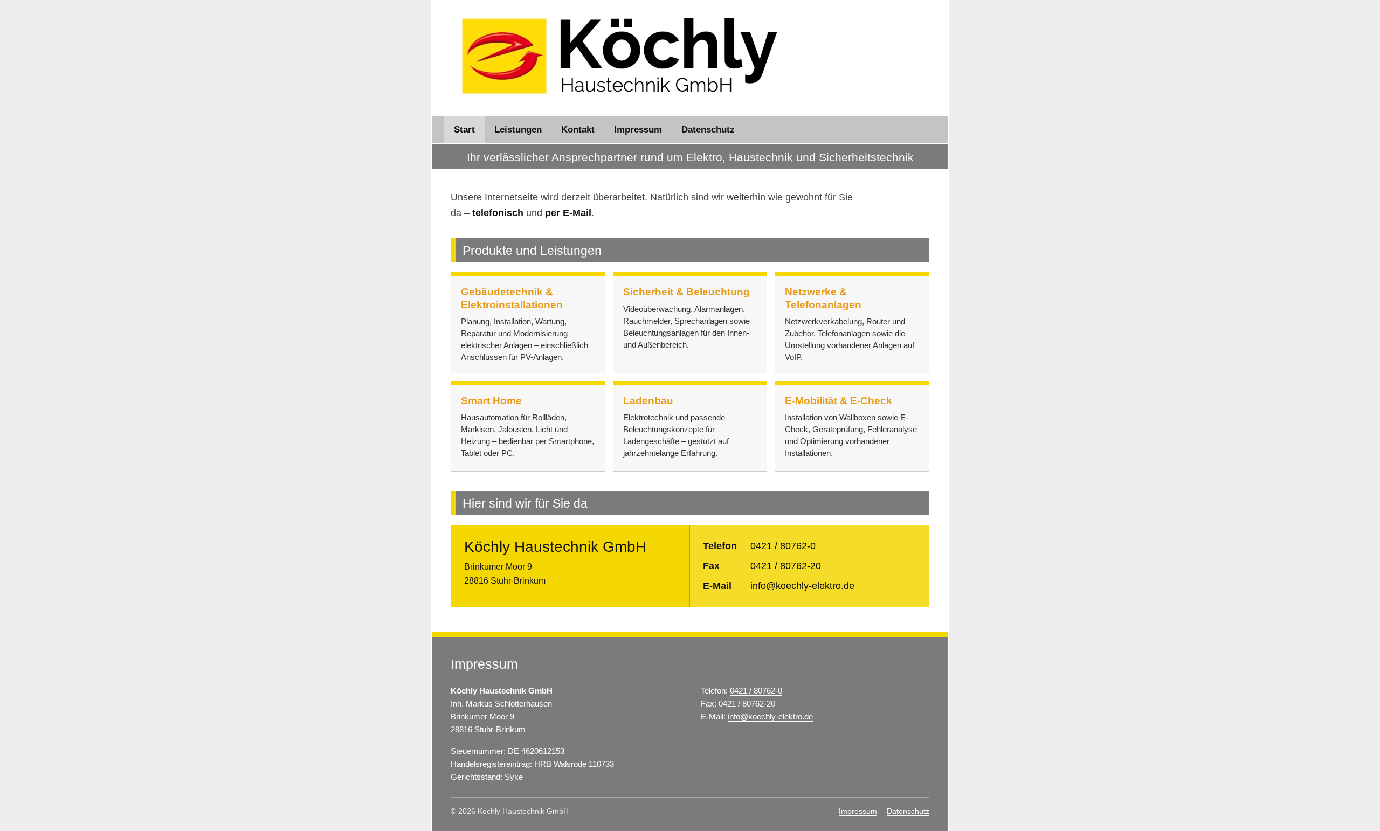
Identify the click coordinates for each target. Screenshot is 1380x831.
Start (464, 129)
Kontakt (578, 129)
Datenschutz (708, 129)
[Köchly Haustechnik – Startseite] (619, 56)
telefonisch (497, 212)
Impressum (638, 129)
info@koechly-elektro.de (802, 585)
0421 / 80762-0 (783, 546)
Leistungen (518, 129)
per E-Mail (568, 212)
